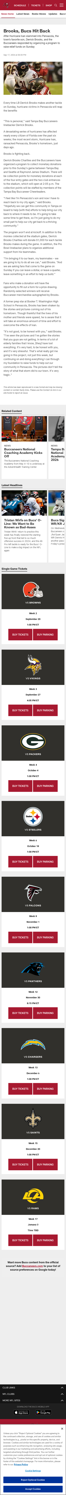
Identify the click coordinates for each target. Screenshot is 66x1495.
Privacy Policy (21, 1464)
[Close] (62, 1428)
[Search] (55, 5)
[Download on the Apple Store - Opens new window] (21, 1412)
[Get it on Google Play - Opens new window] (43, 1414)
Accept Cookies (33, 1489)
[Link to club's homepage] (6, 3)
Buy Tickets (20, 634)
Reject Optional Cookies (33, 1480)
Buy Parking (45, 634)
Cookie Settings (33, 1470)
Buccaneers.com (32, 1265)
